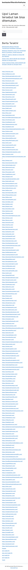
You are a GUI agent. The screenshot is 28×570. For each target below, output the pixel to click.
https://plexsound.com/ (8, 167)
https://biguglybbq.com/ (8, 259)
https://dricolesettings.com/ (9, 293)
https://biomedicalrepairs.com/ (10, 85)
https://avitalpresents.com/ (9, 307)
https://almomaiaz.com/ (8, 452)
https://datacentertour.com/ (9, 124)
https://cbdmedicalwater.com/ (10, 321)
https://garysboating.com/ (9, 330)
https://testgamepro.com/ (9, 376)
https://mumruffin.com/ (8, 525)
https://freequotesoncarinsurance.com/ (12, 410)
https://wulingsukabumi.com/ (10, 254)
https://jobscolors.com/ (8, 289)
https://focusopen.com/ (8, 172)
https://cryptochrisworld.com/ (10, 149)
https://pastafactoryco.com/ (9, 424)
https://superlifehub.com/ (9, 463)
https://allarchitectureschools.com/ (11, 449)
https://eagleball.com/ (8, 126)
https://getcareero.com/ (8, 493)
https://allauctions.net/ (8, 305)
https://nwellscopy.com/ (8, 284)
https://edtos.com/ (7, 190)
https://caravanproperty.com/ (10, 263)
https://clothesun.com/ (8, 147)
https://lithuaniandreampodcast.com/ (12, 78)
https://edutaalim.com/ (8, 103)
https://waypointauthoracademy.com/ (12, 362)
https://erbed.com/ (7, 160)
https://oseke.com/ (7, 298)
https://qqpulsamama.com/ (9, 92)
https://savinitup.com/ (8, 371)
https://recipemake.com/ (8, 429)
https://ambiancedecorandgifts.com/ (12, 454)
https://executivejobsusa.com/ (10, 408)
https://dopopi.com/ (7, 176)
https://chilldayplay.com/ (8, 266)
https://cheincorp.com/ (8, 323)
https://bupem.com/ (7, 530)
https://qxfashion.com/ (8, 231)
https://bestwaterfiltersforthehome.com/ (13, 257)
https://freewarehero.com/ (9, 195)
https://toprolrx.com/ (7, 470)
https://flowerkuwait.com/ (9, 99)
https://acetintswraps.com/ (9, 300)
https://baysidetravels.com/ (9, 309)
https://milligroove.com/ (8, 74)
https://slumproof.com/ (8, 544)
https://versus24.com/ (8, 518)
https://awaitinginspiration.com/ (10, 179)
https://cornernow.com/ (8, 136)
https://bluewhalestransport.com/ (11, 314)
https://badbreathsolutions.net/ (10, 387)
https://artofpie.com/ (7, 201)
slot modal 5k (5, 550)
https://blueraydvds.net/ (8, 394)
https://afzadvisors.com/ (8, 303)
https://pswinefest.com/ (8, 541)
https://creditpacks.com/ (8, 122)
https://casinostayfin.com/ (9, 145)
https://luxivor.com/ (7, 90)
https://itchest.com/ (7, 218)
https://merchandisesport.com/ (10, 250)
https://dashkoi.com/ (7, 399)
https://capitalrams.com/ (8, 174)
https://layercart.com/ (8, 339)
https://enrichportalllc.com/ (9, 192)
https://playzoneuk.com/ (8, 344)
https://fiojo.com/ (6, 113)
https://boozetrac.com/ (8, 96)
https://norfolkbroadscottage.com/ (11, 117)
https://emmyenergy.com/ (9, 406)
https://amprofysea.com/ (8, 488)
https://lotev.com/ (7, 486)
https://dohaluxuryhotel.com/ (10, 401)
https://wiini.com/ (6, 142)
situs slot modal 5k (7, 553)
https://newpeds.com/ (8, 319)
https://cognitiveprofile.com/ (9, 397)
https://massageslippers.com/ (10, 537)
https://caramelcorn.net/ (8, 500)
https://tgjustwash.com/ (8, 465)
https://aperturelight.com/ (9, 110)
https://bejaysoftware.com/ (9, 392)
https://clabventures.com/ (9, 188)
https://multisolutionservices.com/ (11, 245)
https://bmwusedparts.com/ (9, 183)
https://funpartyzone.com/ (9, 280)
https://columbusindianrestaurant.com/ (12, 367)
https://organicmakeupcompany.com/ (12, 342)
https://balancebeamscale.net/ (10, 390)
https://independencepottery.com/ (11, 152)
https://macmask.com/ (8, 415)
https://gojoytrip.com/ (8, 332)
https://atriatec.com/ (7, 521)
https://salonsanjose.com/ (9, 87)
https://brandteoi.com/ (8, 208)
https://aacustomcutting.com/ (10, 436)
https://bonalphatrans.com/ (9, 261)
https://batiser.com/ (7, 204)
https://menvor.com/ (7, 227)
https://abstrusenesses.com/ (10, 546)
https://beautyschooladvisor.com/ (11, 351)
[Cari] (4, 34)
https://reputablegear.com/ (9, 335)
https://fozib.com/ (7, 296)
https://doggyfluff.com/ (8, 275)
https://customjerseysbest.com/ (10, 291)
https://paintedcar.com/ (8, 115)
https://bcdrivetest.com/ (8, 238)
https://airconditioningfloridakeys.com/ (12, 443)
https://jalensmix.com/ (8, 286)
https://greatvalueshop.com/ (9, 507)
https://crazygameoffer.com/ (10, 270)
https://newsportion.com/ (9, 491)
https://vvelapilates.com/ (8, 472)
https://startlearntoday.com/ (9, 374)
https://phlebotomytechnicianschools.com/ (13, 426)
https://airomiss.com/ (8, 383)
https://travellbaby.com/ (8, 381)
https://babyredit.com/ (8, 181)
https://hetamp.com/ (7, 213)
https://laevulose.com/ (8, 534)
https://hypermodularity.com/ (10, 101)
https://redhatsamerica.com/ (10, 509)
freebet (4, 548)
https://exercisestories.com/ (9, 162)
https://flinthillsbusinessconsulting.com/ (13, 328)
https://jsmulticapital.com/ (9, 199)
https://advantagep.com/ (9, 165)
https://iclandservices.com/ (9, 241)
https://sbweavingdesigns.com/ (10, 355)
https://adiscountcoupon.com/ (10, 133)
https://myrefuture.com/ (8, 268)
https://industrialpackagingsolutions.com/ (13, 129)
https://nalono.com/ (7, 131)
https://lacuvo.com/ (7, 220)
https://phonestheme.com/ (9, 539)
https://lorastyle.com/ (8, 222)
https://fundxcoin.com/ (8, 80)
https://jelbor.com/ (7, 197)
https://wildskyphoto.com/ (9, 252)
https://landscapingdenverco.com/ (11, 76)
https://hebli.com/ (7, 108)
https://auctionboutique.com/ (10, 385)
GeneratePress (14, 567)
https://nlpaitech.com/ (8, 422)
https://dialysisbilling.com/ (9, 138)
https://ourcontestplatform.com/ (10, 482)
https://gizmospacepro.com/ (9, 282)
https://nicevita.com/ (7, 71)
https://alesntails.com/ (8, 447)
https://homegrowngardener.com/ (11, 505)
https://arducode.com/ (8, 234)
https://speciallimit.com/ (8, 479)
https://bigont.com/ (7, 206)
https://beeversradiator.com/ (10, 83)
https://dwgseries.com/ (8, 495)
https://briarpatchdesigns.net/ (10, 316)
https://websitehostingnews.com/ (11, 475)
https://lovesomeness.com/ (9, 523)
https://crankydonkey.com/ (9, 325)
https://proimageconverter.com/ (10, 369)
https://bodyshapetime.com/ (10, 185)
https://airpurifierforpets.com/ (10, 140)
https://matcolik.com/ (8, 516)
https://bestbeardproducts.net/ (10, 312)
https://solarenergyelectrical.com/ (11, 498)
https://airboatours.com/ (8, 440)
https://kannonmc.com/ (8, 413)
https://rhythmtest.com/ (8, 119)
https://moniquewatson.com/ (10, 243)
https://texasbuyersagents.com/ (11, 360)
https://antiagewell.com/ (8, 236)
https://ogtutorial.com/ (8, 433)
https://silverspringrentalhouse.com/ (12, 484)
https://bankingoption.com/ (9, 348)
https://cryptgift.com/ (8, 532)
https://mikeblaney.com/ (8, 417)
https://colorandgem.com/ (9, 502)
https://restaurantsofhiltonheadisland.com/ (13, 459)
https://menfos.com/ (7, 224)
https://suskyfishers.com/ (9, 358)
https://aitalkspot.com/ (8, 445)
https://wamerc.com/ (7, 154)
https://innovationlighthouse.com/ (11, 215)
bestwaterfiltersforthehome (14, 2)
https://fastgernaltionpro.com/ (10, 277)
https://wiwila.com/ (7, 346)
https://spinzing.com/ (8, 247)
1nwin (3, 560)
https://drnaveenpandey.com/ (10, 404)
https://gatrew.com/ (7, 211)
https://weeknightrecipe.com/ (10, 431)
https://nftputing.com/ (8, 420)
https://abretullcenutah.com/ (10, 438)
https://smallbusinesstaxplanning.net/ (12, 461)
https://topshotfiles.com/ (8, 378)
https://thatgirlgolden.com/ (9, 468)
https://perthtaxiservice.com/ (10, 229)
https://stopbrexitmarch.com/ (10, 511)
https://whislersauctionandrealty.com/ (12, 477)
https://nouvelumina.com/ (9, 337)
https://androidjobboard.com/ (10, 456)
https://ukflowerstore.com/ (9, 514)
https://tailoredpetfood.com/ (9, 364)
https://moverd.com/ (7, 169)
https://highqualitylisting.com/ (10, 353)
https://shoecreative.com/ (9, 106)
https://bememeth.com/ (8, 94)
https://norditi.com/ (7, 527)
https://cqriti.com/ (7, 273)
